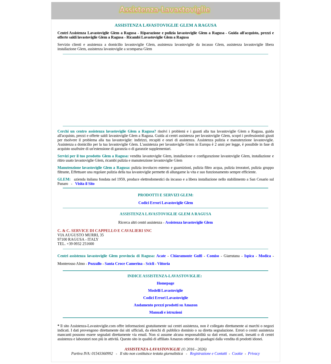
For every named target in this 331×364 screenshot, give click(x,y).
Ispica (249, 256)
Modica (265, 256)
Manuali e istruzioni (165, 312)
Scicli (150, 263)
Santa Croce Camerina (123, 263)
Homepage (165, 283)
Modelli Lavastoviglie (165, 290)
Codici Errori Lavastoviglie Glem (165, 203)
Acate (161, 256)
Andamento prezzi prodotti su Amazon (165, 305)
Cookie (237, 353)
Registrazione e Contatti (208, 353)
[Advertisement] (166, 90)
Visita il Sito (85, 184)
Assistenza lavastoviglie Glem (189, 222)
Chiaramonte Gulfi (186, 256)
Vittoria (163, 263)
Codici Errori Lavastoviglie (165, 298)
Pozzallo (95, 263)
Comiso (213, 256)
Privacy (254, 353)
